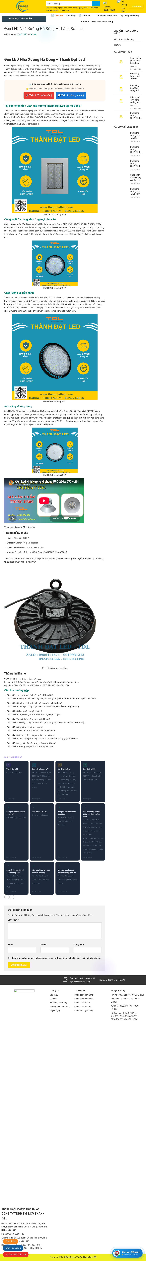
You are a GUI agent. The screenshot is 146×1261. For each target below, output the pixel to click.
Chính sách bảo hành (83, 999)
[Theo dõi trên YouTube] (28, 980)
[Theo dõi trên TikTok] (9, 980)
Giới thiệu (54, 995)
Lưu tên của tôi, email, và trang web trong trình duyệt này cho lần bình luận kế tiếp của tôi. (56, 958)
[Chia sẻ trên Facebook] (6, 897)
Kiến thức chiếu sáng (102, 21)
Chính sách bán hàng (83, 995)
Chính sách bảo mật (83, 1006)
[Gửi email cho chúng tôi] (14, 980)
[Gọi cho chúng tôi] (18, 980)
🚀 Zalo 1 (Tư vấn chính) (39, 95)
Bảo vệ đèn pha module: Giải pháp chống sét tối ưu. (136, 60)
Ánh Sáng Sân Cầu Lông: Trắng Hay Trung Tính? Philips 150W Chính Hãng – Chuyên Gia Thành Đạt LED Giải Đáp (135, 88)
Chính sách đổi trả (82, 1002)
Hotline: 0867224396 (16, 1254)
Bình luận (13, 920)
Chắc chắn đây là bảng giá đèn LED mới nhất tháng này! (135, 177)
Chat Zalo (10, 1241)
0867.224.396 (124, 995)
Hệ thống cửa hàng (129, 15)
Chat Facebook (13, 1248)
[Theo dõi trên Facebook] (4, 980)
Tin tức (59, 15)
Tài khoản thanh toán (106, 15)
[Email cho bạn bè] (11, 897)
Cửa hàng (71, 15)
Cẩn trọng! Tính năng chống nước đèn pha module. (135, 100)
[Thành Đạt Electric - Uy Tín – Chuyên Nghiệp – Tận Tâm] (22, 6)
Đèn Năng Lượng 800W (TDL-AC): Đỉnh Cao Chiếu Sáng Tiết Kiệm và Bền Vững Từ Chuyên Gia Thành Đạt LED (136, 115)
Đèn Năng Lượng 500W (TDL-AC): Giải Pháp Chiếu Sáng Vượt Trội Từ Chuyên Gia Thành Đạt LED (135, 163)
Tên (10, 944)
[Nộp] (96, 3)
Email (43, 944)
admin (33, 34)
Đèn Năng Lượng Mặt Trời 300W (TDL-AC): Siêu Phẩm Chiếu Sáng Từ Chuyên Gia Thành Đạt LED (135, 191)
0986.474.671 (126, 1006)
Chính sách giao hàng (84, 1010)
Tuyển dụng (55, 1010)
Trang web (78, 944)
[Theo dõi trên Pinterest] (23, 980)
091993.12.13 (127, 999)
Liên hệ (86, 15)
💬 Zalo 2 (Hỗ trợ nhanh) (71, 95)
